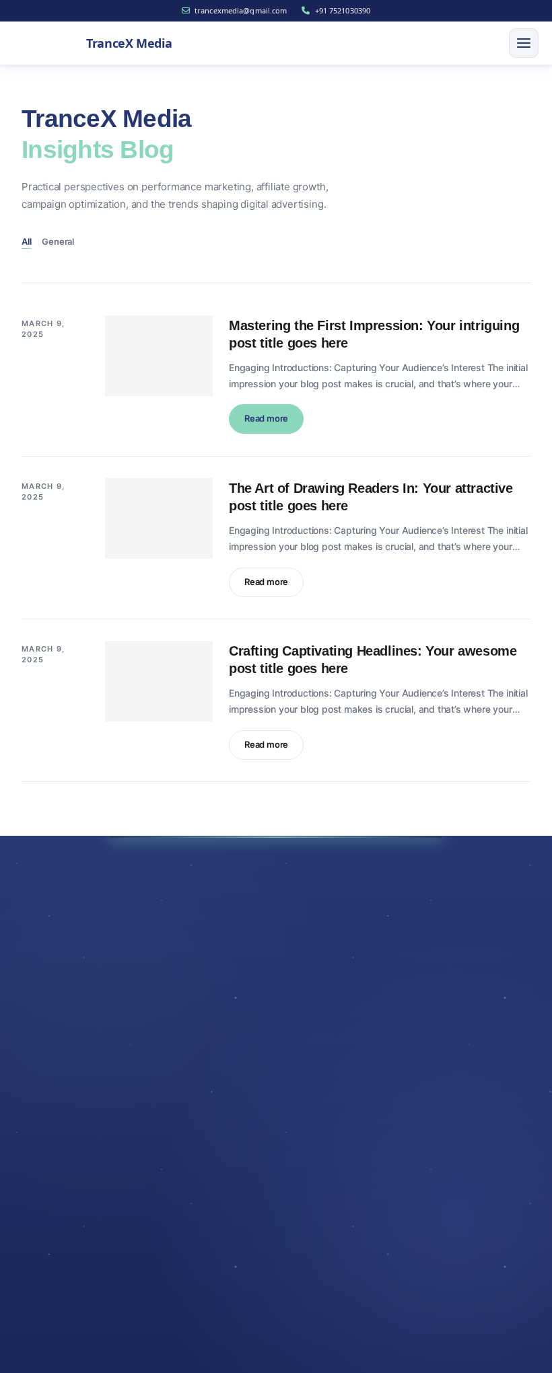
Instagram (79, 1102)
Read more (274, 423)
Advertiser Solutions (77, 1177)
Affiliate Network (69, 1205)
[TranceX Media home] (66, 963)
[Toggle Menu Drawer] (524, 43)
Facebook (78, 1068)
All (26, 241)
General (58, 241)
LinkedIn (159, 1068)
